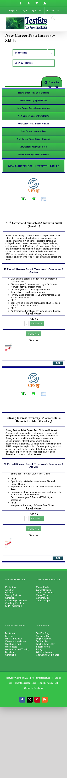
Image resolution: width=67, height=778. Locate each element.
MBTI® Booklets (13, 638)
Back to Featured (52, 84)
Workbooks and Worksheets (13, 645)
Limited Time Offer (45, 644)
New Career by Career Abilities (33, 154)
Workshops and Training (17, 649)
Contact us (10, 587)
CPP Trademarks (13, 606)
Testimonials (42, 641)
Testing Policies (13, 595)
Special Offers (43, 646)
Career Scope (43, 600)
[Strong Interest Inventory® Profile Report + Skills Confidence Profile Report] (8, 344)
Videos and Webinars (15, 641)
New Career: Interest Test (33, 131)
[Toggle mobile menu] (60, 18)
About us (9, 590)
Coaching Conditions (15, 603)
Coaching (9, 652)
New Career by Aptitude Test (34, 100)
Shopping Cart (43, 636)
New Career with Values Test (33, 147)
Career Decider (43, 590)
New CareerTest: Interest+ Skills (33, 123)
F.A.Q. (39, 649)
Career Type (42, 595)
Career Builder (43, 598)
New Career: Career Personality (33, 116)
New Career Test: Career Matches (33, 108)
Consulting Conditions (16, 600)
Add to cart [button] (37, 323)
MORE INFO (33, 334)
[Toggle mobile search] (53, 18)
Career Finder (42, 587)
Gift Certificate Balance (47, 655)
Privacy (9, 592)
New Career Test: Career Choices (33, 139)
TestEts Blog (42, 633)
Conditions (10, 598)
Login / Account (44, 638)
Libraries (9, 636)
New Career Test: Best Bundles (33, 93)
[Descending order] (51, 52)
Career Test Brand (45, 592)
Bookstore (10, 633)
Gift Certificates (44, 652)
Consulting (10, 655)
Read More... (34, 313)
